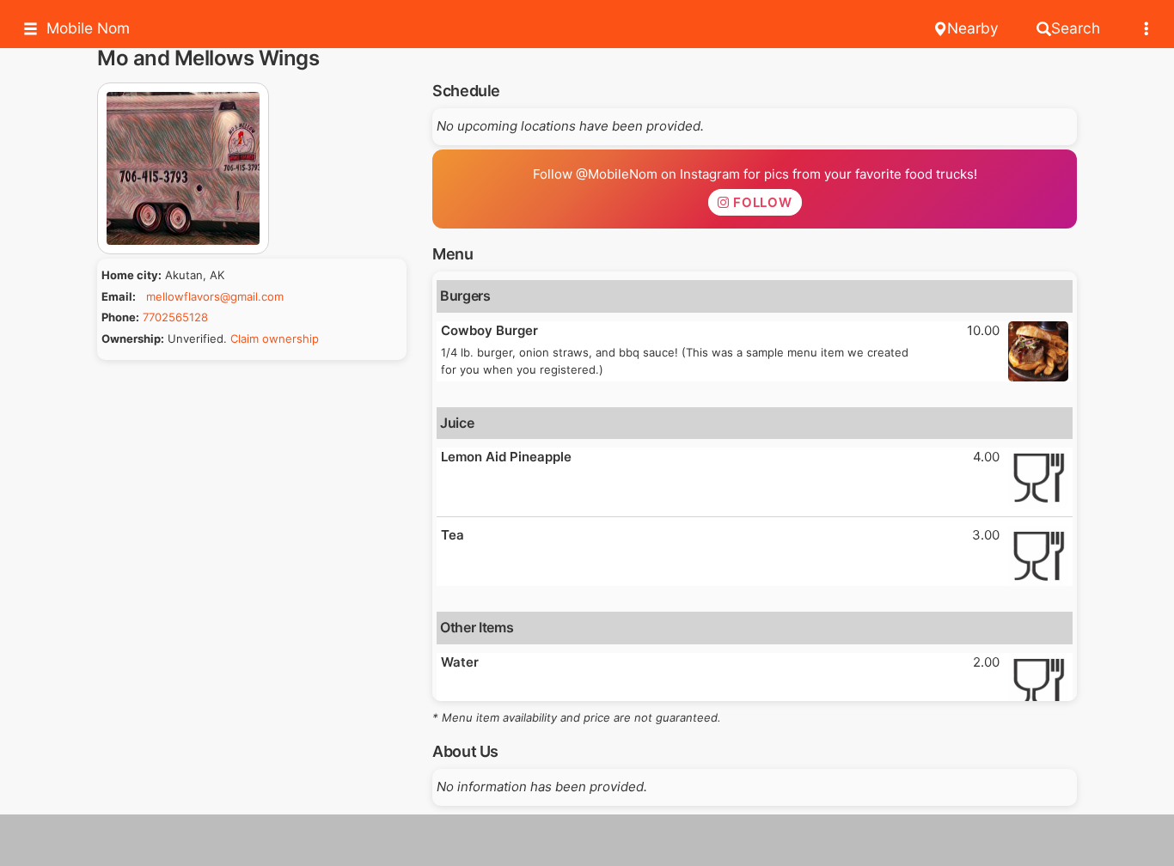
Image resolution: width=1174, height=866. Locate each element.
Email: (118, 296)
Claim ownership (274, 338)
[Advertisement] (587, 840)
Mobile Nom (88, 28)
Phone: (120, 317)
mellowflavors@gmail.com (215, 296)
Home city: (131, 275)
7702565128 (175, 317)
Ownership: (132, 338)
